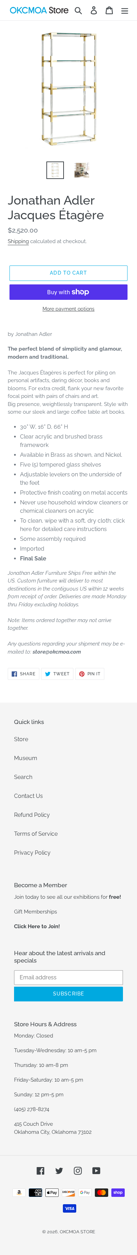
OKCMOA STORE (77, 1231)
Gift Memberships (35, 912)
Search (23, 777)
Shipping (18, 241)
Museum (25, 758)
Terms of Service (36, 833)
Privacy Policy (32, 852)
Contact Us (28, 796)
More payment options (68, 309)
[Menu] (124, 10)
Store (21, 739)
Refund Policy (32, 815)
